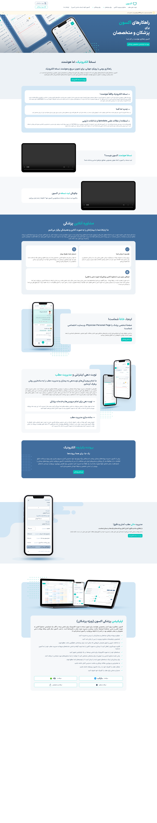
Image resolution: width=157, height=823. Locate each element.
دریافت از (106, 678)
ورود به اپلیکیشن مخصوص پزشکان (138, 44)
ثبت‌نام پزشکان (126, 339)
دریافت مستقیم (102, 685)
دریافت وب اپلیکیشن (57, 685)
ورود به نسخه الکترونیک (78, 80)
